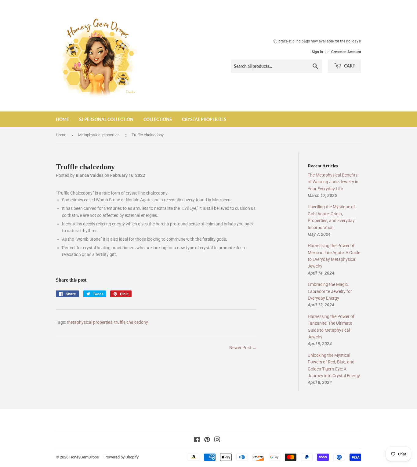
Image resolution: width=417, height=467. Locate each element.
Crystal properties (204, 119)
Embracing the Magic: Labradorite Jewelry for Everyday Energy (330, 291)
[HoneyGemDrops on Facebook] (197, 440)
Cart (349, 65)
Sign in (317, 52)
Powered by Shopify (121, 457)
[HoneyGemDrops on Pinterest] (207, 440)
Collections (157, 119)
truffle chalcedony (131, 322)
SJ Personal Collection (106, 119)
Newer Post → (242, 347)
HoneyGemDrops (84, 457)
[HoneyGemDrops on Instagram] (217, 440)
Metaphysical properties (99, 135)
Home (62, 119)
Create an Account (346, 52)
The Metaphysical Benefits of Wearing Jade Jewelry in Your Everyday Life (333, 182)
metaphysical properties (89, 322)
